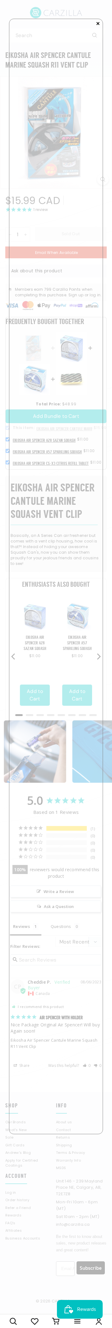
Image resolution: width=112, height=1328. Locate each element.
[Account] (99, 1321)
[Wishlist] (34, 1321)
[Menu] (77, 1321)
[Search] (13, 1321)
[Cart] (56, 1321)
